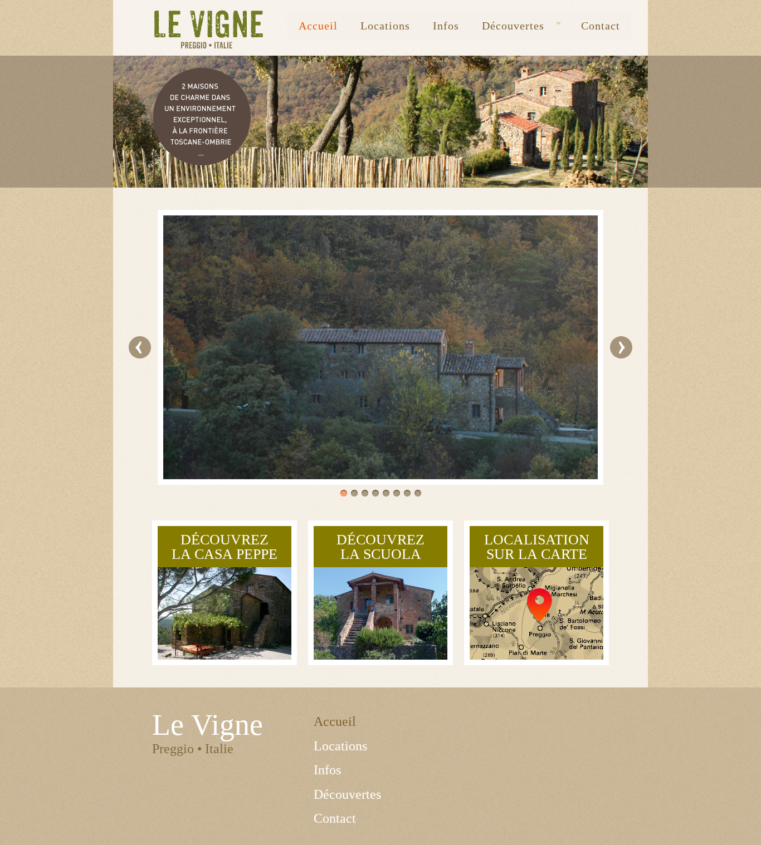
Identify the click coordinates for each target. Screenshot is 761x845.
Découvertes (507, 25)
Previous (140, 347)
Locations (385, 25)
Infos (446, 25)
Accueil (318, 25)
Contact (600, 25)
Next (621, 347)
